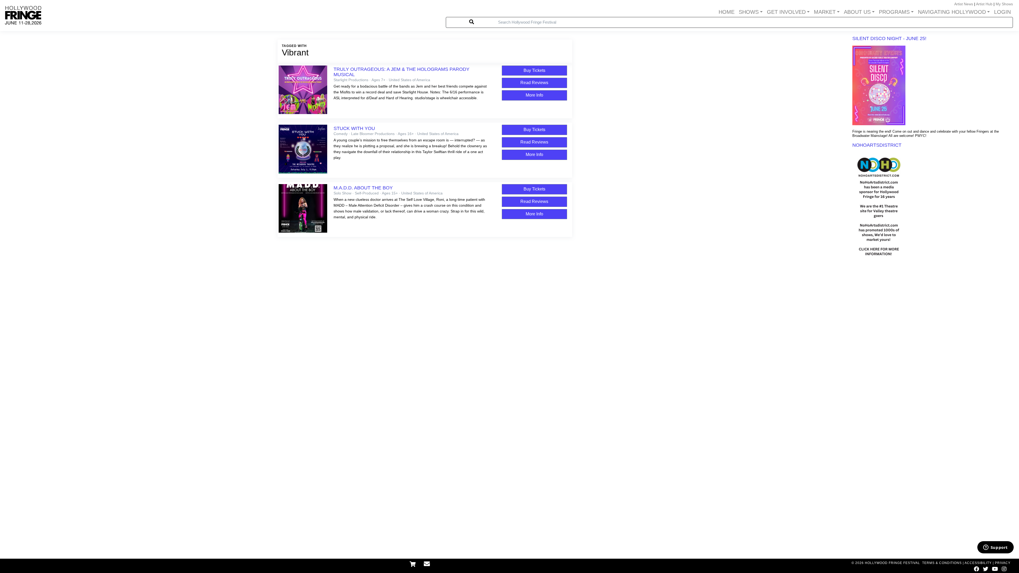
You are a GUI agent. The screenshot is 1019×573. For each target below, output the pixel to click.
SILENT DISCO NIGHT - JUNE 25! (889, 38)
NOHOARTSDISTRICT (876, 145)
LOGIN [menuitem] (1002, 12)
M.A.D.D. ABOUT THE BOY (363, 187)
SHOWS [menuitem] (749, 12)
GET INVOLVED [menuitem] (786, 12)
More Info (534, 95)
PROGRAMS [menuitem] (894, 12)
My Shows (1004, 4)
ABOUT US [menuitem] (857, 12)
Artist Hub (984, 4)
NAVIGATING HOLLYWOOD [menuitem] (952, 12)
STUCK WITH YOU (354, 128)
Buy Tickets (534, 70)
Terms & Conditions (942, 563)
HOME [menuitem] (727, 12)
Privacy (1003, 563)
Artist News (963, 4)
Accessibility (978, 563)
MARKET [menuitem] (825, 12)
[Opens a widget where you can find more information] (995, 547)
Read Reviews (534, 82)
